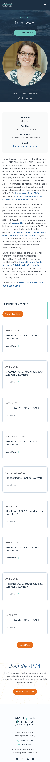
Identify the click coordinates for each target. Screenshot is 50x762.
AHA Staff (22, 93)
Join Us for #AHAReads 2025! (22, 408)
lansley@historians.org (25, 146)
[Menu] (45, 5)
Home (14, 93)
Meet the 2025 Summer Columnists (24, 373)
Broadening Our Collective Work (23, 477)
